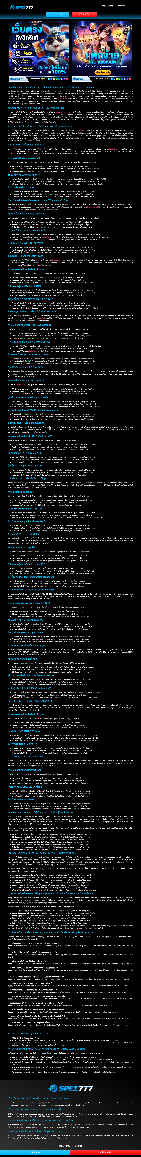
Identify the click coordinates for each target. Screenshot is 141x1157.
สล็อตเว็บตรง (107, 6)
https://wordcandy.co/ (64, 112)
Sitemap (121, 6)
